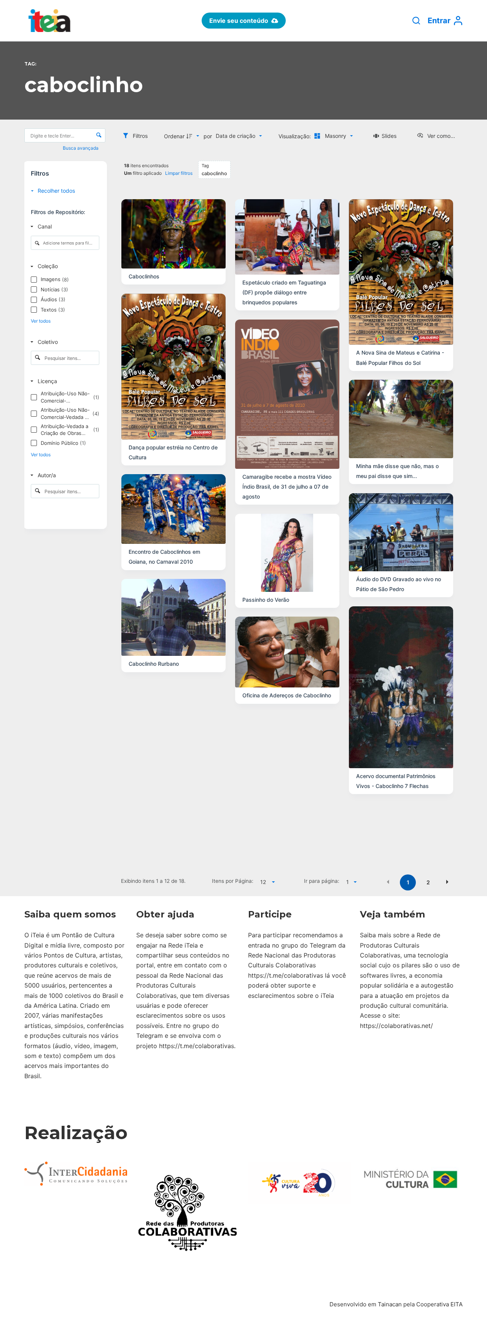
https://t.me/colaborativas (196, 1046)
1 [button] (408, 882)
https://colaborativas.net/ (396, 1025)
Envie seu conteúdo (238, 20)
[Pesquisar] (416, 20)
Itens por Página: (232, 881)
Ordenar (174, 136)
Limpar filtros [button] (179, 173)
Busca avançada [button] (81, 148)
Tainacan (390, 1304)
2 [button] (428, 882)
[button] (388, 882)
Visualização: (295, 136)
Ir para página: (321, 881)
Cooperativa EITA (439, 1304)
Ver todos (41, 321)
